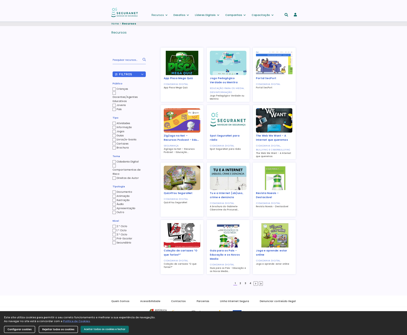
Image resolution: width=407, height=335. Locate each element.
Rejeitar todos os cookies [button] (58, 329)
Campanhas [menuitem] (233, 14)
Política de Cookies (76, 321)
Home (115, 23)
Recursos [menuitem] (157, 14)
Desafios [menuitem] (179, 14)
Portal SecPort (266, 78)
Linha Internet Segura (234, 301)
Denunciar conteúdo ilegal (278, 301)
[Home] (124, 12)
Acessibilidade (150, 301)
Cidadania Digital (176, 84)
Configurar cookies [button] (19, 329)
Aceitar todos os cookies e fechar (104, 329)
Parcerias (203, 301)
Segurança (171, 145)
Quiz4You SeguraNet (178, 193)
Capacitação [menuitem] (261, 14)
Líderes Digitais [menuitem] (205, 14)
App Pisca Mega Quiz (178, 78)
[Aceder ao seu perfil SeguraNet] (295, 14)
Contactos (178, 301)
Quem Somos (120, 301)
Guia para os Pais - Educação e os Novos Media (225, 255)
